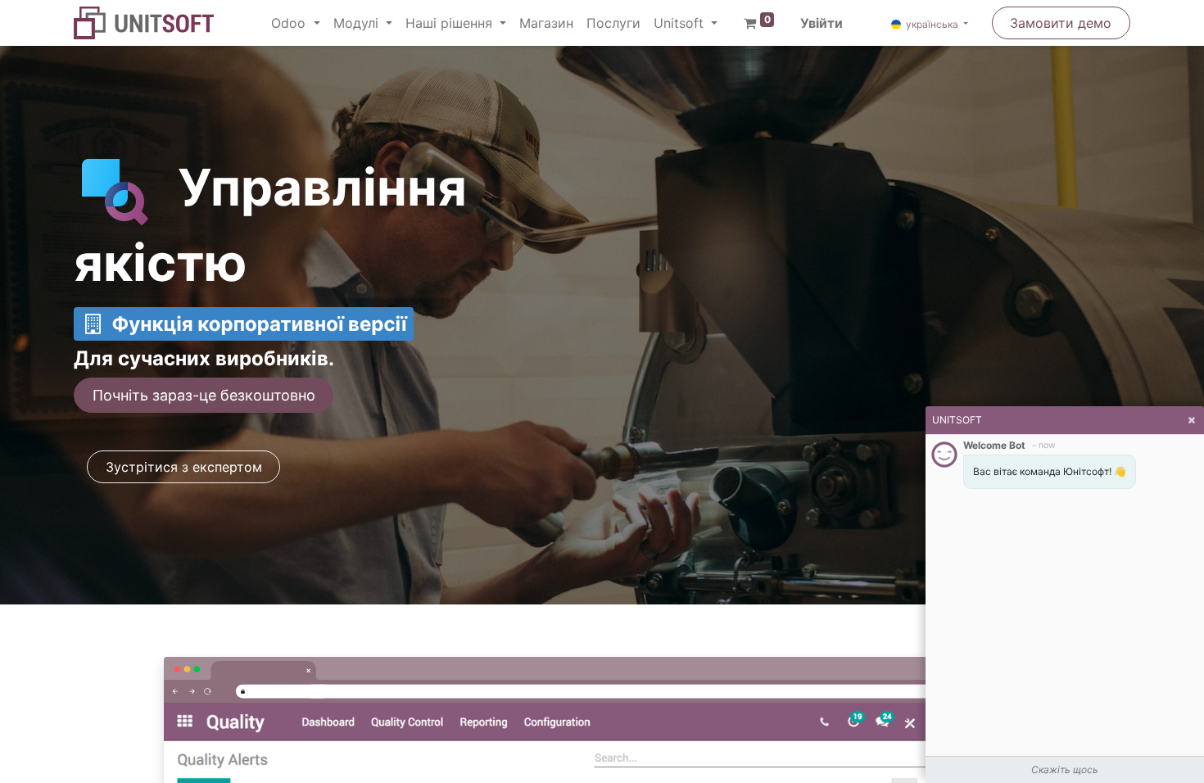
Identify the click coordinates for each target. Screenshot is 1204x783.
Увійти (821, 23)
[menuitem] (546, 23)
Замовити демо (1060, 23)
